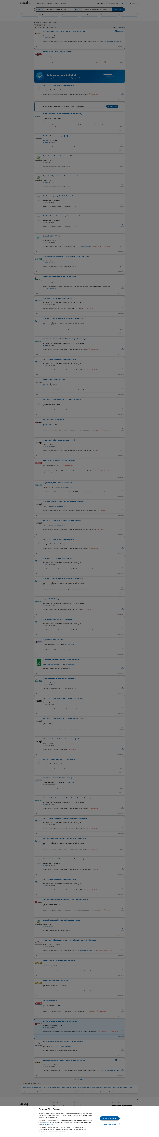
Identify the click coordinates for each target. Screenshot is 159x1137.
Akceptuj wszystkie (109, 1118)
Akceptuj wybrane (110, 1124)
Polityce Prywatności (47, 1124)
